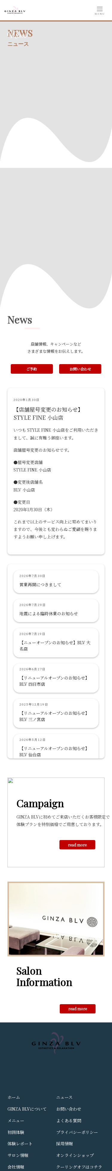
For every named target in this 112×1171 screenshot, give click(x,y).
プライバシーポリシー (77, 1132)
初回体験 (15, 1132)
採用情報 (64, 1143)
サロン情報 (17, 1155)
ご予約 (31, 368)
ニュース (64, 1097)
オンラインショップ (75, 1155)
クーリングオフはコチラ (79, 1167)
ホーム (13, 1097)
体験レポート (20, 1143)
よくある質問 (68, 1120)
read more (77, 844)
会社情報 (15, 1167)
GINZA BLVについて (27, 1109)
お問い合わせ (80, 368)
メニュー (15, 1120)
